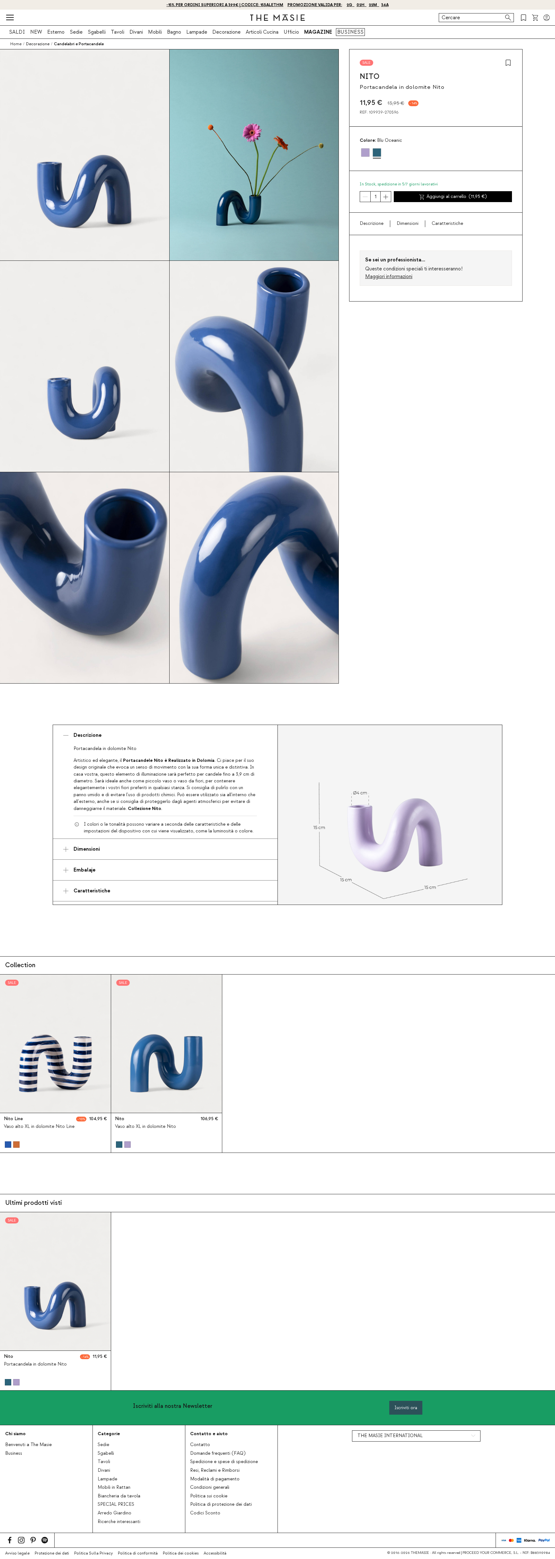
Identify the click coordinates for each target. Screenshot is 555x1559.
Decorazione (226, 32)
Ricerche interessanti (119, 1522)
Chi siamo (15, 1434)
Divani (136, 32)
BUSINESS (350, 32)
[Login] (546, 17)
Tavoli (117, 32)
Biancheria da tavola (119, 1496)
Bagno (174, 32)
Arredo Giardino (114, 1513)
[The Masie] (277, 18)
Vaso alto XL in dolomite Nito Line (39, 1126)
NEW (36, 32)
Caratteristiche (447, 224)
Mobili (155, 32)
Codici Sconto (205, 1513)
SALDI (17, 32)
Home (16, 44)
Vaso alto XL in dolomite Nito (145, 1126)
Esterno (56, 32)
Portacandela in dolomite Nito (35, 1364)
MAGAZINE (318, 32)
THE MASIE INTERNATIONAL (390, 1436)
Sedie (76, 32)
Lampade (196, 32)
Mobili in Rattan (114, 1487)
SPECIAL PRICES (116, 1504)
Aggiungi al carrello (457, 197)
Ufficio (291, 32)
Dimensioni (407, 224)
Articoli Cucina (262, 32)
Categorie (109, 1434)
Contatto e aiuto (209, 1434)
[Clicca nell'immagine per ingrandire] (390, 815)
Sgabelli (97, 32)
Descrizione (371, 224)
